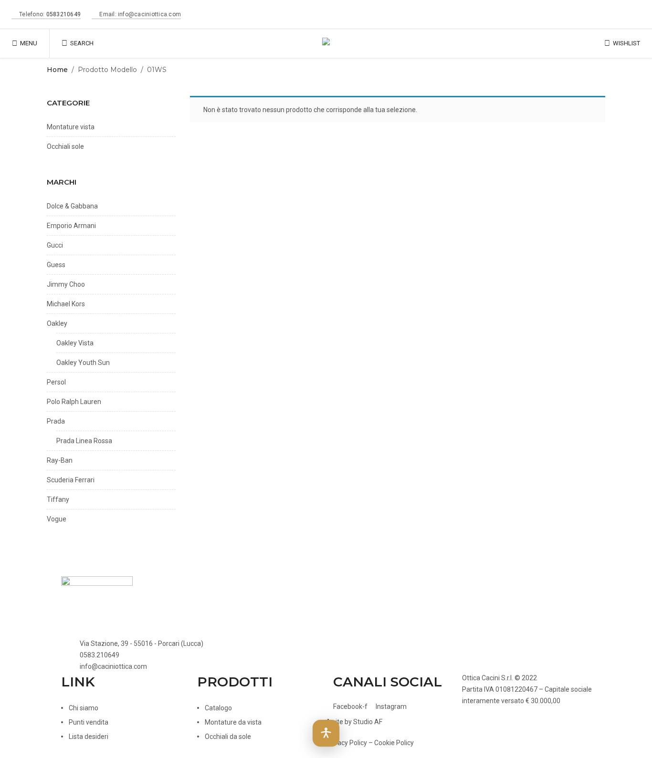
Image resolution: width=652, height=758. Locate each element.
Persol (56, 382)
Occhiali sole (65, 146)
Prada (56, 421)
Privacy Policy (346, 743)
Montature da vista (233, 722)
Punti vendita (88, 722)
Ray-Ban (60, 460)
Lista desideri (88, 736)
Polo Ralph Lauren (74, 401)
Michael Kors (66, 304)
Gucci (55, 245)
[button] (326, 733)
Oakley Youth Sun (83, 362)
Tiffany (58, 499)
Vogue (56, 519)
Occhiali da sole (228, 736)
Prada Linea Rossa (84, 441)
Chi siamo (83, 708)
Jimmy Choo (66, 284)
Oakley (57, 323)
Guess (56, 265)
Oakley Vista (75, 343)
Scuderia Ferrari (71, 480)
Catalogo (218, 708)
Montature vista (71, 127)
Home (57, 69)
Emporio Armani (71, 225)
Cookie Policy (394, 743)
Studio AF (367, 722)
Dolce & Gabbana (72, 206)
